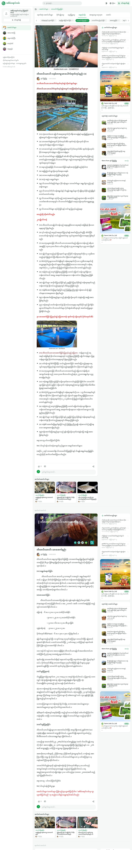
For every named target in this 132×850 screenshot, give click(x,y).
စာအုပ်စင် (10, 43)
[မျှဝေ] (93, 466)
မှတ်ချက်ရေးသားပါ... (49, 472)
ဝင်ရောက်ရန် (17, 20)
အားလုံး (127, 161)
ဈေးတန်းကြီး (11, 38)
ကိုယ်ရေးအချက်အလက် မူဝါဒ (11, 60)
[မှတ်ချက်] (45, 466)
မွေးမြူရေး (71, 15)
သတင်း (108, 15)
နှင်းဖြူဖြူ (44, 78)
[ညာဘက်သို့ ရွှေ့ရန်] (127, 20)
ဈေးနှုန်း (10, 49)
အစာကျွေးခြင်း (114, 20)
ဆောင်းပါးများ (11, 27)
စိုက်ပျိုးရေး (60, 15)
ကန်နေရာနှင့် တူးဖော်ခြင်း (48, 20)
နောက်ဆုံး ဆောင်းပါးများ (45, 15)
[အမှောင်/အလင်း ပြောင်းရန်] (106, 3)
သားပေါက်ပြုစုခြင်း (57, 9)
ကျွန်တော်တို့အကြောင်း (9, 57)
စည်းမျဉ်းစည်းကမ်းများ (9, 63)
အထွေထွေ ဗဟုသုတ (95, 15)
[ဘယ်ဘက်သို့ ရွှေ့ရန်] (37, 20)
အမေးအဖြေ (11, 33)
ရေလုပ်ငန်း (82, 15)
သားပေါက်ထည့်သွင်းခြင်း (99, 20)
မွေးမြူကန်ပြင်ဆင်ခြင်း (66, 20)
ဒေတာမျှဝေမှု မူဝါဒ (21, 63)
